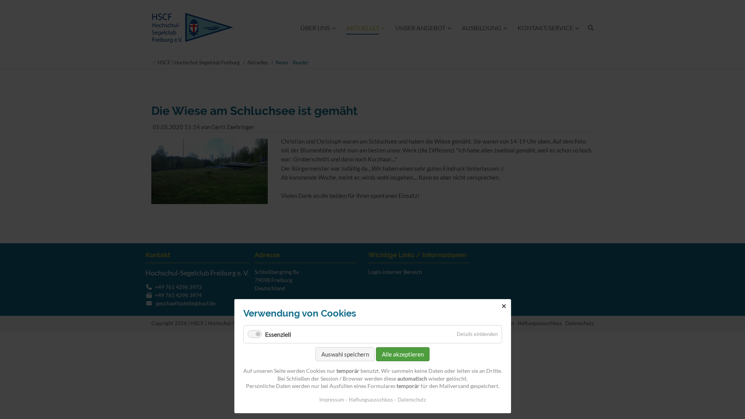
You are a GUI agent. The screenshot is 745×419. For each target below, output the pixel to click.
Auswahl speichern (345, 354)
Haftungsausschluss (371, 399)
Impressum (331, 399)
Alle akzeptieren (403, 354)
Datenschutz (412, 399)
